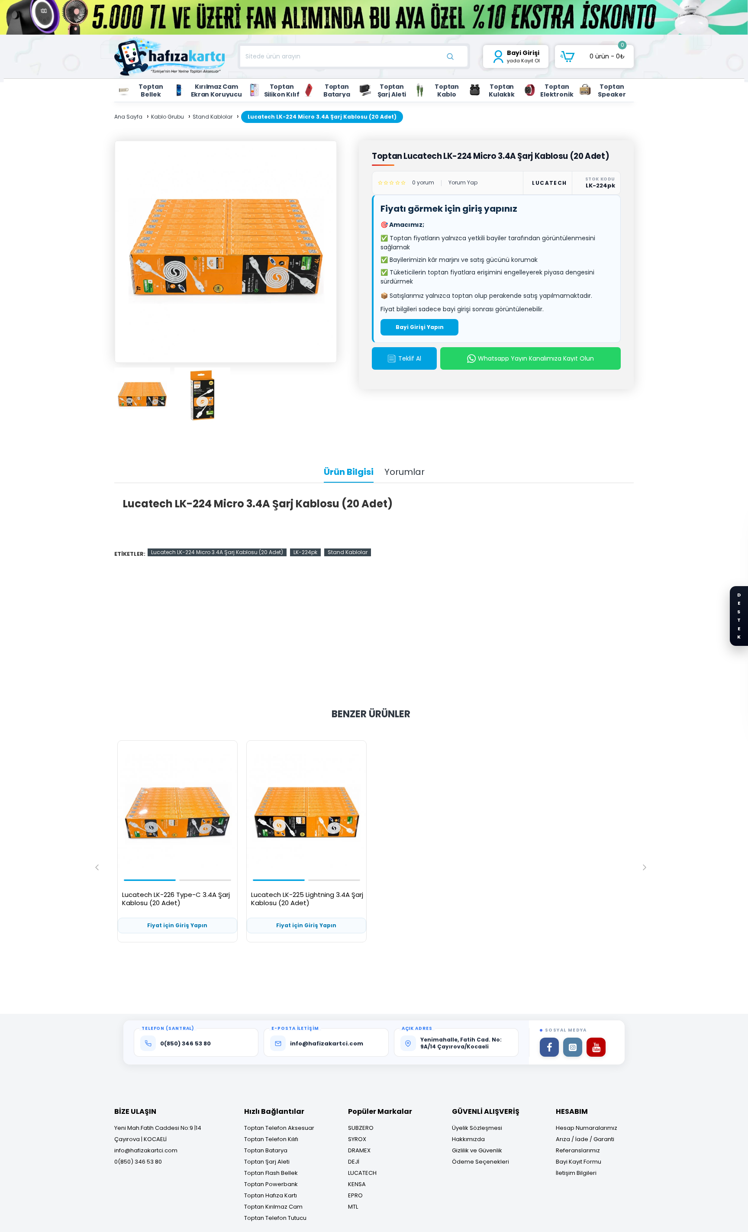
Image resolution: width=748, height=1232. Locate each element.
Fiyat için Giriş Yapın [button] (177, 925)
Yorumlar (404, 472)
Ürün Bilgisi (349, 472)
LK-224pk (305, 552)
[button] (97, 867)
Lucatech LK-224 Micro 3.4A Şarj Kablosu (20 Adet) (217, 552)
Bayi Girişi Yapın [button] (420, 327)
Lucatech (549, 183)
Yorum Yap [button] (462, 182)
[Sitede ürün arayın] (450, 56)
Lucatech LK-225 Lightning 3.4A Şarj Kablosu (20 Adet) (307, 899)
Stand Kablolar (212, 116)
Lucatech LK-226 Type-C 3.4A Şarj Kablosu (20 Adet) (176, 899)
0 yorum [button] (423, 182)
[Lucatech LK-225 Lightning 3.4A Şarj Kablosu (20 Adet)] (306, 813)
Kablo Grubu (167, 116)
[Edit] (628, 83)
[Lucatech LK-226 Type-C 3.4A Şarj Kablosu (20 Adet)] (177, 813)
